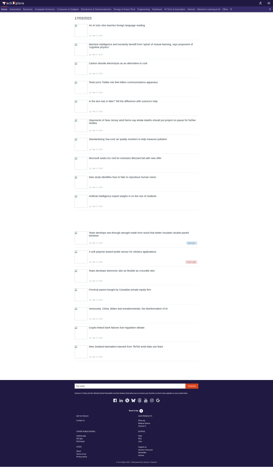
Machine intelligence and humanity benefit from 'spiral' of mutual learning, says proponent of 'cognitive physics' (141, 46)
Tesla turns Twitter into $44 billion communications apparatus (123, 82)
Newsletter (142, 453)
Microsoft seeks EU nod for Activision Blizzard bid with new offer (125, 158)
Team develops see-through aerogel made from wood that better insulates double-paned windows (139, 234)
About (78, 451)
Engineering (143, 9)
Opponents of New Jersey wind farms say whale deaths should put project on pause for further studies (142, 122)
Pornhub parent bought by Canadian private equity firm (120, 289)
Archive (141, 455)
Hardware (157, 9)
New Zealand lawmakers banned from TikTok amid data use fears (126, 346)
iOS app (79, 439)
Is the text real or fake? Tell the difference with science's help (123, 101)
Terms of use (81, 454)
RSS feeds (80, 441)
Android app (81, 436)
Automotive (15, 9)
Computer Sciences (45, 9)
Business (28, 9)
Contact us (80, 421)
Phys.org (141, 421)
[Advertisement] (136, 221)
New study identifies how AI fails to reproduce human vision (122, 177)
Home (4, 9)
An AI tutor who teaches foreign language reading (117, 25)
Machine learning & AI (208, 9)
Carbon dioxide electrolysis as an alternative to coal (118, 63)
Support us (142, 447)
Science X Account (145, 450)
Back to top (133, 411)
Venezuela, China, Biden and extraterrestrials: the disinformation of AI (128, 308)
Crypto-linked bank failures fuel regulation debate (116, 327)
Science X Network (150, 462)
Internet (191, 9)
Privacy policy (81, 457)
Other (225, 9)
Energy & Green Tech (124, 9)
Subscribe (192, 386)
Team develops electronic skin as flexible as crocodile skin (122, 270)
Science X (142, 426)
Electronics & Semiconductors (96, 9)
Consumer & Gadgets (68, 9)
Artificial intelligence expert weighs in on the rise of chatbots (122, 196)
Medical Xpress (144, 423)
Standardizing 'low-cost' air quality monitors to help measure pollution (128, 139)
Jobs (140, 441)
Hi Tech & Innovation (174, 9)
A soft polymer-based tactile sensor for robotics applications (122, 251)
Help (140, 436)
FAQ (139, 439)
